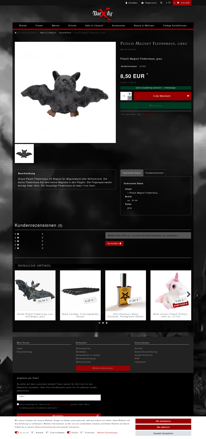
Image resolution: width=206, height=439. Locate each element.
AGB (137, 358)
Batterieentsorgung (86, 358)
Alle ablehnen (163, 427)
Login (20, 348)
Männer (56, 25)
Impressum (140, 361)
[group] (80, 290)
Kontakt (139, 348)
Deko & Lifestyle (94, 25)
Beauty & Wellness (144, 25)
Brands (23, 25)
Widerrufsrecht (83, 361)
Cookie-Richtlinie (144, 355)
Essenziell (24, 432)
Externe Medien (57, 432)
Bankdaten (81, 351)
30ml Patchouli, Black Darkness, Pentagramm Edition (126, 315)
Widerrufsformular (103, 368)
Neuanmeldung (24, 351)
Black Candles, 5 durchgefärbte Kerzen (80, 315)
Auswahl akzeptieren (163, 433)
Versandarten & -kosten (88, 355)
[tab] (131, 172)
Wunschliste (156, 105)
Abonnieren (57, 415)
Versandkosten (148, 114)
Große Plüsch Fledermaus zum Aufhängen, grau (35, 315)
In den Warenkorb (161, 95)
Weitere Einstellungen (107, 432)
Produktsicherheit (155, 172)
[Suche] (161, 2)
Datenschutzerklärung (146, 351)
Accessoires (118, 25)
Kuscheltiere (65, 32)
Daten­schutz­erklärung (45, 427)
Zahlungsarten (83, 348)
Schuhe (72, 25)
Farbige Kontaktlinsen (175, 25)
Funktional (90, 432)
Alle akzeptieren (163, 421)
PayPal (75, 432)
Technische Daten (132, 172)
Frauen (39, 25)
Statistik (40, 432)
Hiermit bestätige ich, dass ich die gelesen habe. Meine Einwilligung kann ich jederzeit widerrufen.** (55, 406)
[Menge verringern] (130, 98)
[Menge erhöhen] (130, 94)
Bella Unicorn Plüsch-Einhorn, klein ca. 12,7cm (171, 315)
